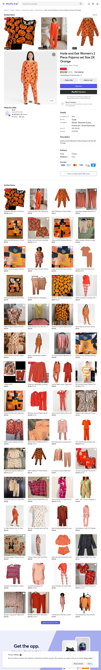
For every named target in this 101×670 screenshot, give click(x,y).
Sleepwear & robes (28, 10)
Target (12, 10)
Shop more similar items (50, 623)
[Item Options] (54, 54)
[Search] (81, 4)
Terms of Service (85, 98)
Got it (89, 664)
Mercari (6, 10)
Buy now (78, 86)
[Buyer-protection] (81, 75)
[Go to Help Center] (68, 116)
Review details (78, 664)
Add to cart (88, 80)
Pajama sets (39, 10)
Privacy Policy (88, 658)
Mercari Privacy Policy (73, 98)
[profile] (97, 4)
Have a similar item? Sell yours (78, 174)
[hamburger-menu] (4, 4)
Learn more (72, 105)
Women (18, 10)
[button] (89, 4)
